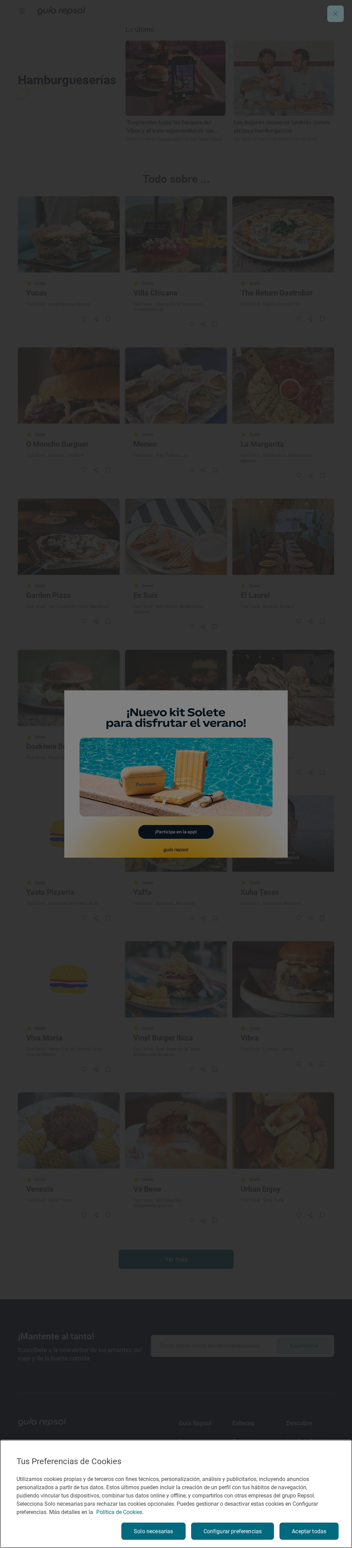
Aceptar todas (309, 1531)
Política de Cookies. (120, 1512)
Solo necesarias (153, 1531)
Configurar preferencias (233, 1531)
